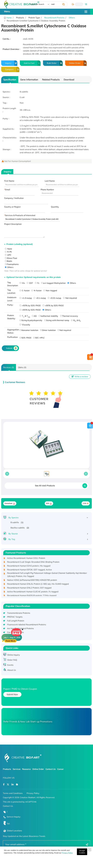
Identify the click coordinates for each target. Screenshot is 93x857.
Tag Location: (11, 291)
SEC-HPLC (40, 337)
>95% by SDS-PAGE (31, 310)
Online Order (75, 63)
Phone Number (47, 189)
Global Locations (14, 830)
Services (16, 769)
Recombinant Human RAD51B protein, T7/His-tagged (32, 591)
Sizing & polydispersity (31, 320)
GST (31, 283)
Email (7, 189)
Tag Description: (12, 284)
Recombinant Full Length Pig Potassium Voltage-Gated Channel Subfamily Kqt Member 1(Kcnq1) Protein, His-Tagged (47, 571)
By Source (13, 533)
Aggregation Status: (12, 331)
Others (72, 17)
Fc (38, 283)
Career (60, 769)
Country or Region (12, 207)
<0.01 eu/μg (55, 298)
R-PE (9, 252)
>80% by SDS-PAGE (31, 305)
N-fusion (37, 290)
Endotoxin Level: (11, 299)
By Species (13, 517)
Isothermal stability (49, 316)
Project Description (13, 224)
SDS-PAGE (26, 337)
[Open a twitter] (8, 784)
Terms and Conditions (13, 793)
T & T (25, 316)
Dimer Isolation (49, 330)
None (9, 249)
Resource (26, 769)
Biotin (9, 261)
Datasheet (8, 503)
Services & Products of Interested (20, 215)
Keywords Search (37, 4)
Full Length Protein (15, 620)
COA (84, 503)
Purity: (10, 305)
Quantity (55, 207)
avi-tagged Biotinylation (54, 283)
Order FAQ (12, 660)
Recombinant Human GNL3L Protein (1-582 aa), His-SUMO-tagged (38, 580)
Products (7, 769)
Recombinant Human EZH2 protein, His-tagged (28, 562)
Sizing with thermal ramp (57, 320)
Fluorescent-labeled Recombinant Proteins (26, 624)
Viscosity (25, 324)
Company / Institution (14, 198)
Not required (71, 298)
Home (9, 17)
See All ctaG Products (45, 485)
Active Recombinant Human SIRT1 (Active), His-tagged (32, 595)
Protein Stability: (11, 317)
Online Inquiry (13, 655)
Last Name (50, 181)
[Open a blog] (17, 784)
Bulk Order (52, 63)
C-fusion (25, 290)
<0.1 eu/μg (40, 298)
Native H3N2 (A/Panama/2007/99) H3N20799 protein (32, 576)
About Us (11, 670)
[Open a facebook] (3, 784)
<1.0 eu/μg (26, 298)
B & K (77, 320)
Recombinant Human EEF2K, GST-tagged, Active (29, 566)
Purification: (12, 337)
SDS (47, 503)
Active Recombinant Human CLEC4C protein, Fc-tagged (32, 587)
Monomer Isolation (29, 330)
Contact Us (51, 769)
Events (10, 665)
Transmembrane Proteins (18, 613)
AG (35, 316)
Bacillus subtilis (18, 527)
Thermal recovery (70, 316)
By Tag (11, 539)
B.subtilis (15, 522)
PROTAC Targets (15, 617)
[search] (63, 4)
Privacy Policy (67, 853)
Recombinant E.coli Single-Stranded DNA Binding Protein (33, 558)
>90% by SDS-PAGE (54, 305)
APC (9, 255)
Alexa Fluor (12, 258)
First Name (9, 181)
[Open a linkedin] (13, 784)
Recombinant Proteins (54, 17)
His (23, 283)
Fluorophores (13, 264)
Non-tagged (51, 290)
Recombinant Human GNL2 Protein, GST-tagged (29, 584)
